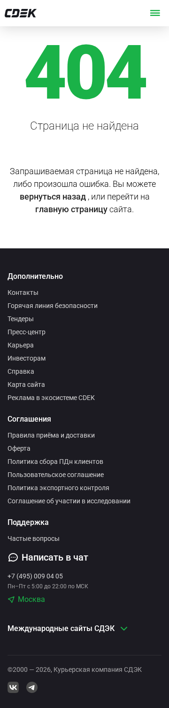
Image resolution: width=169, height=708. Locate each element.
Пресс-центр (27, 332)
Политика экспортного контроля (58, 488)
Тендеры (21, 319)
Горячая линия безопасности (53, 305)
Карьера (21, 345)
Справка (21, 371)
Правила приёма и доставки (51, 435)
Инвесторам (27, 358)
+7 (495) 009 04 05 (35, 576)
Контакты (23, 292)
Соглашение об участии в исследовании (69, 501)
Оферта (19, 448)
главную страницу (71, 209)
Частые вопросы (34, 538)
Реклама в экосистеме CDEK (51, 397)
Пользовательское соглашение (56, 474)
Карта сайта (26, 384)
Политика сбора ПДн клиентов (55, 461)
